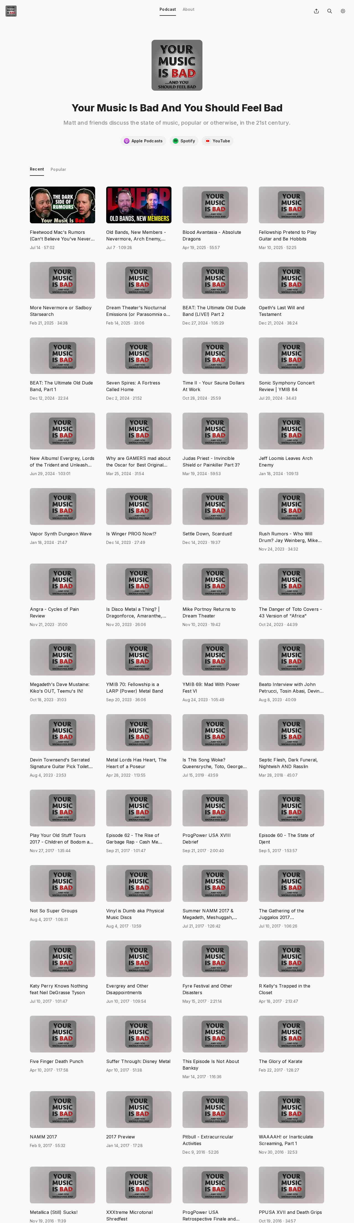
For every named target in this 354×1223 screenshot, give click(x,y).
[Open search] (329, 11)
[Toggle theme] (342, 11)
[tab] (168, 11)
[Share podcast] (316, 11)
